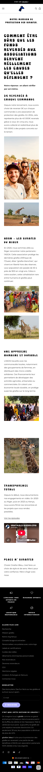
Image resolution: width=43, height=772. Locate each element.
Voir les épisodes (12, 518)
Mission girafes (8, 633)
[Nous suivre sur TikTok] (19, 752)
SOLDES (25, 2)
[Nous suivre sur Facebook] (3, 752)
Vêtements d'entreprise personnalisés (18, 656)
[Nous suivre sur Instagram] (9, 752)
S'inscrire (11, 705)
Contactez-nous (8, 679)
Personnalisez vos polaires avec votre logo (19, 644)
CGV (4, 667)
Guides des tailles (9, 652)
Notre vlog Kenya (9, 637)
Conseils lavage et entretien (13, 641)
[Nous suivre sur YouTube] (14, 752)
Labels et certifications (11, 648)
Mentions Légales (9, 671)
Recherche (6, 629)
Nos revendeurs (8, 660)
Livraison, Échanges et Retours (15, 675)
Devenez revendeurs (11, 663)
